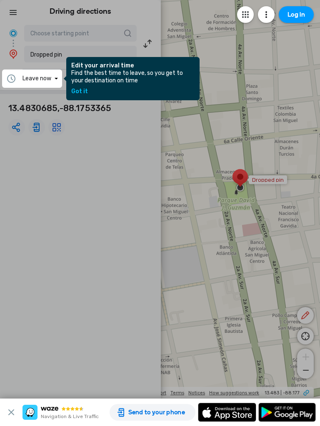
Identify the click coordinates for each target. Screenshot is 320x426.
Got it (79, 91)
